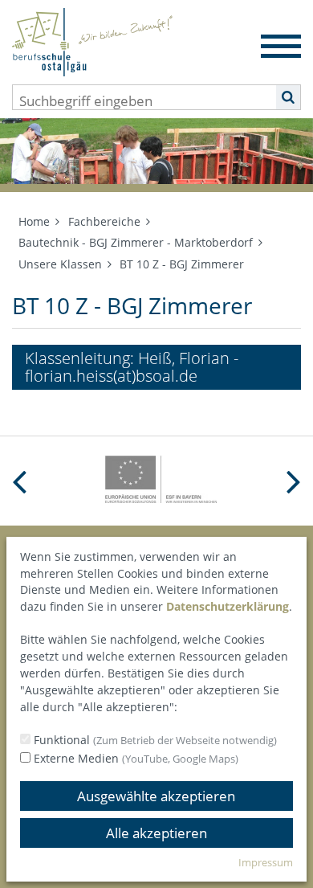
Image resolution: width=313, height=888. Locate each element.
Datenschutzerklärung (227, 606)
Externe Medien (134, 758)
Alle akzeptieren (156, 833)
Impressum (265, 862)
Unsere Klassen (60, 264)
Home (34, 221)
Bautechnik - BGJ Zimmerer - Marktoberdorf (135, 242)
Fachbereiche (104, 221)
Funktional (153, 739)
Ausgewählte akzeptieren (156, 796)
